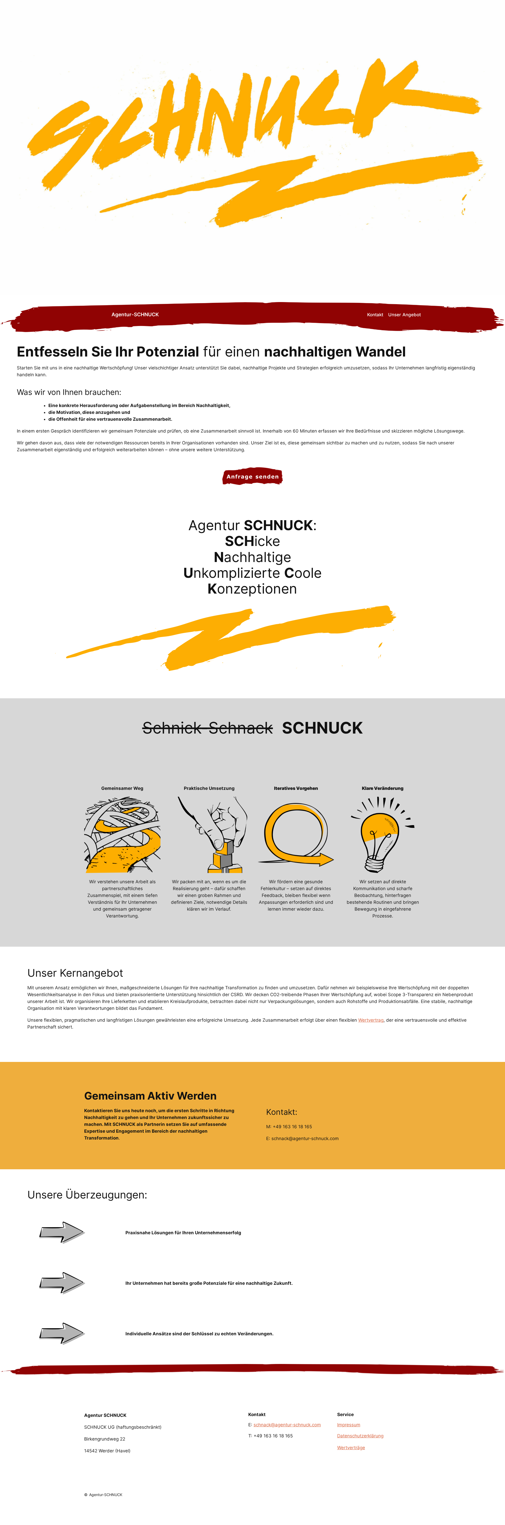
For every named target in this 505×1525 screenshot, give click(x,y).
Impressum (348, 1424)
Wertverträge (351, 1447)
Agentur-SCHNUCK (135, 314)
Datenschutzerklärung (360, 1435)
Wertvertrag (370, 1020)
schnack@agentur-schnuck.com (287, 1424)
